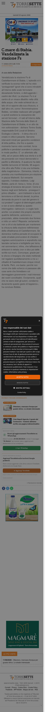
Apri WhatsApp (22, 448)
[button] (21, 388)
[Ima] (21, 507)
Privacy (14, 687)
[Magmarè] (22, 634)
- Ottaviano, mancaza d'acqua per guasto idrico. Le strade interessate (20, 661)
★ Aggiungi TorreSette (21, 471)
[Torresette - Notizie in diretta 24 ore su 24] (22, 678)
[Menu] (3, 3)
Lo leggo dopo (36, 64)
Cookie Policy (32, 687)
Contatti (7, 687)
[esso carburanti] (22, 32)
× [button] (39, 321)
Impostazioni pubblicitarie (12, 367)
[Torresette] (26, 5)
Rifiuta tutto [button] (22, 383)
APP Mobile (18, 689)
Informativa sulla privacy (18, 372)
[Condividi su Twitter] (7, 488)
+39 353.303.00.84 (19, 439)
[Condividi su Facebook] (3, 488)
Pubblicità (9, 689)
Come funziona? (8, 477)
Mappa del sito (28, 689)
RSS (36, 689)
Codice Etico (22, 687)
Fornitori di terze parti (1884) (27, 349)
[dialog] (21, 356)
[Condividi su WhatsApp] (11, 488)
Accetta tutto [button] (22, 377)
